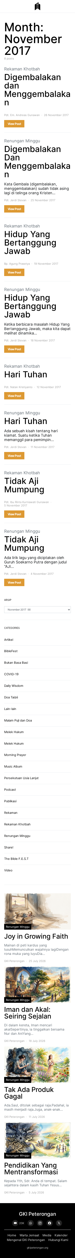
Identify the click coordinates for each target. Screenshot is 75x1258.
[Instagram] (40, 1223)
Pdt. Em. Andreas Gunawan (22, 115)
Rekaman (11, 813)
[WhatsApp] (31, 1223)
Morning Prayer (15, 755)
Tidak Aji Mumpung (24, 485)
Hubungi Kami (58, 1240)
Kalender (61, 1235)
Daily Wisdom (13, 686)
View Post (14, 124)
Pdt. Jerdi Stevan (15, 200)
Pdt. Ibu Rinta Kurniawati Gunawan (26, 502)
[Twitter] (59, 1223)
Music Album (13, 766)
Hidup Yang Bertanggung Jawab (30, 242)
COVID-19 (11, 674)
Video (8, 870)
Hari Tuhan (25, 374)
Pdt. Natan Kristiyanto (18, 387)
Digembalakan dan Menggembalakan (37, 89)
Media (46, 1235)
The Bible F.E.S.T (16, 859)
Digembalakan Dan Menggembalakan (37, 161)
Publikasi (10, 801)
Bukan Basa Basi (16, 663)
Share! (8, 847)
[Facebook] (49, 1223)
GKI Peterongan (14, 961)
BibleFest (11, 651)
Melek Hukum (14, 732)
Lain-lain (10, 709)
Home (12, 1235)
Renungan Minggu (22, 140)
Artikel (8, 640)
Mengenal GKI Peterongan (26, 1240)
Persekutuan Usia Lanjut (21, 778)
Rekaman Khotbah (22, 68)
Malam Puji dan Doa (18, 720)
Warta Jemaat (29, 1235)
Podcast (10, 790)
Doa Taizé (11, 697)
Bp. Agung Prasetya (17, 263)
